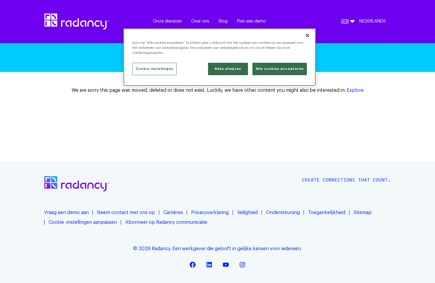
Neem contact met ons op (126, 212)
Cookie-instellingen (154, 68)
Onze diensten (167, 21)
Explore (355, 90)
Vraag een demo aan (66, 212)
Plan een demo (251, 21)
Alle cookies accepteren (280, 68)
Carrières (173, 212)
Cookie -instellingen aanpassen (83, 222)
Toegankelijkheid (326, 212)
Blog (223, 21)
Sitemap (363, 212)
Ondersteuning (283, 212)
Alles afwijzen (228, 68)
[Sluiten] (307, 35)
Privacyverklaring (210, 212)
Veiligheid (247, 212)
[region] (219, 57)
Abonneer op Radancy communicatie (166, 222)
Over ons (200, 21)
